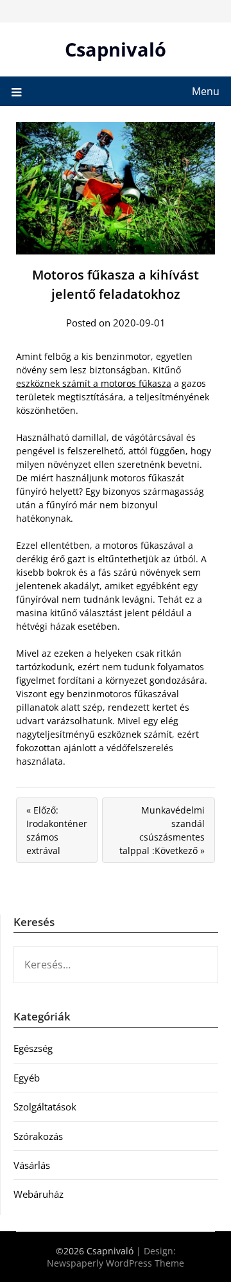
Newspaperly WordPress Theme (115, 1263)
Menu (205, 91)
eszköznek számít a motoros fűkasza (93, 383)
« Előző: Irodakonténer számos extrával (56, 830)
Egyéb (26, 1077)
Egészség (33, 1048)
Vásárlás (31, 1165)
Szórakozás (38, 1136)
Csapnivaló (115, 49)
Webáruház (38, 1194)
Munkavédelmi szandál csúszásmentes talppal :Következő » (162, 830)
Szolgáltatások (44, 1106)
